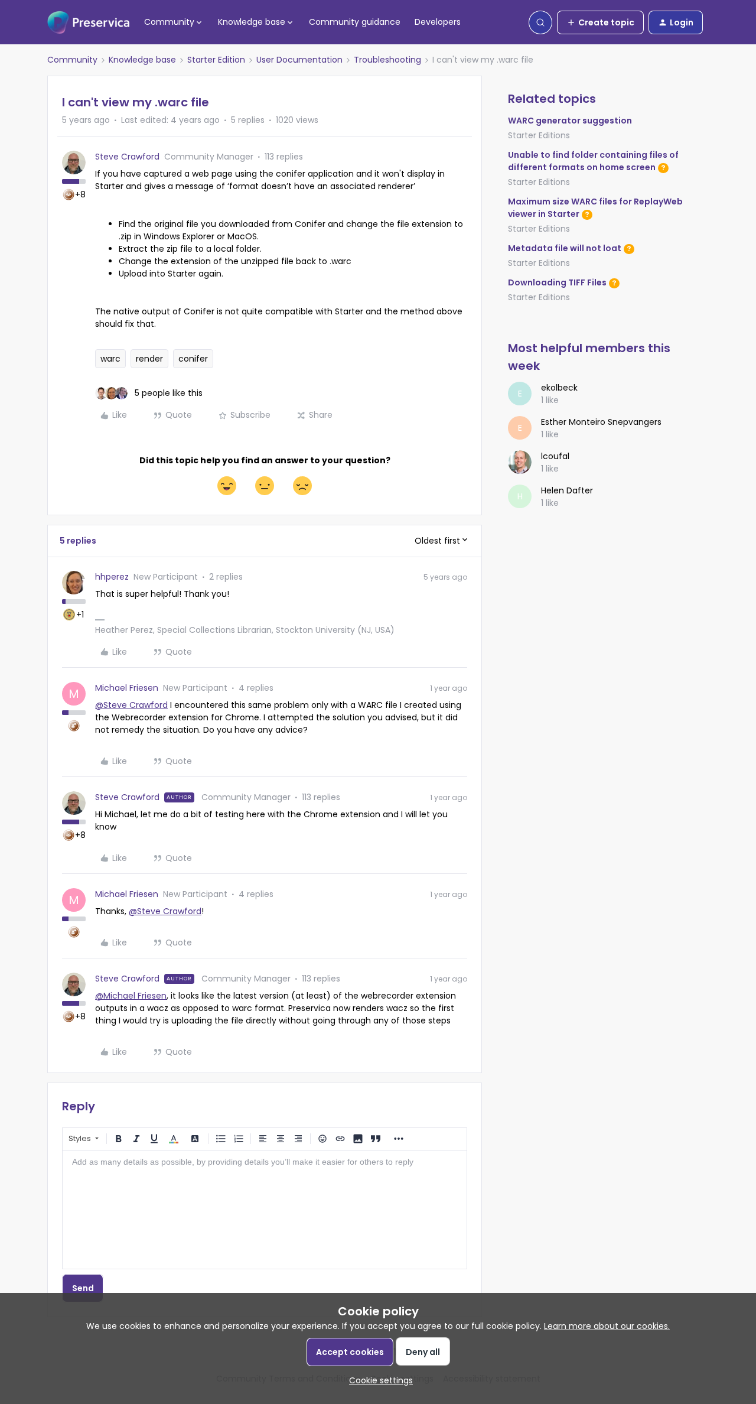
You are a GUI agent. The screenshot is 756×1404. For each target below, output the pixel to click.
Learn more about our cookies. (607, 1326)
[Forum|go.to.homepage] (88, 22)
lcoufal (555, 456)
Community (72, 60)
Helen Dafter (567, 490)
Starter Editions (539, 135)
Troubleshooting (387, 60)
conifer (193, 359)
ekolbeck (559, 388)
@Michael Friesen (131, 996)
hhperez (112, 577)
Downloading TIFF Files (557, 282)
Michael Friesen (126, 688)
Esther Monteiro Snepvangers (601, 422)
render (149, 359)
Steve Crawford (127, 156)
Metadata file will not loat (564, 248)
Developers (438, 22)
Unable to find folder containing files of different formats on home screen (593, 161)
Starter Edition (216, 60)
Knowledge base (142, 60)
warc (110, 359)
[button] (600, 22)
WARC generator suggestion (570, 120)
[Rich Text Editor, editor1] (265, 1209)
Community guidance (354, 22)
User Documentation (299, 60)
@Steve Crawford (131, 705)
